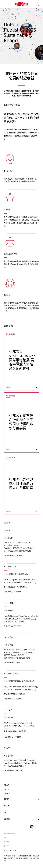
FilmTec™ (7, 793)
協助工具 (6, 846)
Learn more (12, 48)
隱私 (5, 837)
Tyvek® (6, 789)
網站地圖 (6, 842)
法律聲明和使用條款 (10, 833)
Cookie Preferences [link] (10, 850)
